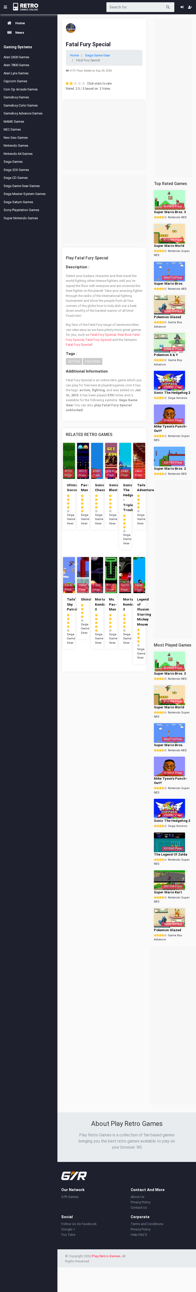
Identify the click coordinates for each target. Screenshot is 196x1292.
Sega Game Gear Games (22, 186)
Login (182, 7)
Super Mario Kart (168, 892)
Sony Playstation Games (21, 210)
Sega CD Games (16, 178)
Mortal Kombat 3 (129, 604)
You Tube (68, 1235)
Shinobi (87, 599)
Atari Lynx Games (16, 73)
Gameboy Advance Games (23, 113)
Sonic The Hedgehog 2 (172, 393)
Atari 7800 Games (16, 65)
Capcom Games (15, 81)
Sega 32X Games (16, 170)
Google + (68, 1229)
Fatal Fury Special (103, 335)
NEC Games (12, 129)
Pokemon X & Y (166, 355)
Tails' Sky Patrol (72, 604)
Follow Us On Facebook (79, 1224)
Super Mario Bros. (168, 283)
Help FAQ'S (139, 1235)
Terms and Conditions (147, 1224)
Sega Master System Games (25, 194)
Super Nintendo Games (21, 218)
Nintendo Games (16, 145)
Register (190, 7)
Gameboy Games (16, 97)
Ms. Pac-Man (113, 604)
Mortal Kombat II (101, 604)
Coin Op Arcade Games (21, 89)
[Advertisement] (104, 136)
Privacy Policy (140, 1202)
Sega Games (13, 162)
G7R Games (70, 1197)
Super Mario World (169, 246)
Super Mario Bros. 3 (170, 212)
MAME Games (14, 121)
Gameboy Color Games (21, 105)
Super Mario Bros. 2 (170, 468)
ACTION (74, 361)
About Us (137, 1197)
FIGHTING (92, 361)
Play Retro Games (106, 1256)
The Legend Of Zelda (170, 854)
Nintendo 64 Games (18, 154)
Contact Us (139, 1207)
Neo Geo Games (16, 138)
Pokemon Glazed (167, 317)
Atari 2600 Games (16, 57)
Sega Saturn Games (18, 202)
